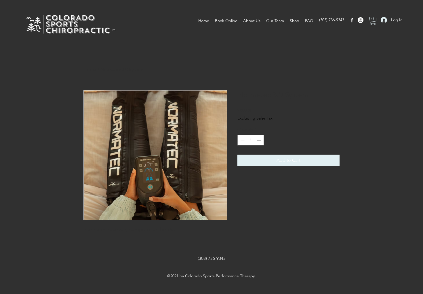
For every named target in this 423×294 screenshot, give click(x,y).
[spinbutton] (250, 140)
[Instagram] (360, 20)
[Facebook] (352, 20)
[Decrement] (241, 140)
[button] (373, 21)
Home (89, 69)
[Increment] (259, 140)
